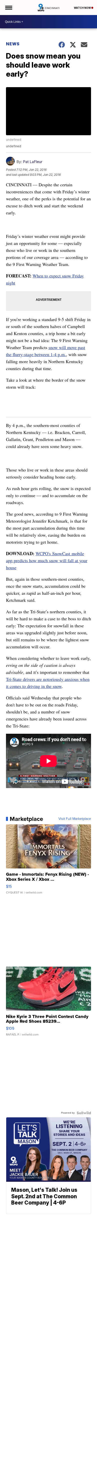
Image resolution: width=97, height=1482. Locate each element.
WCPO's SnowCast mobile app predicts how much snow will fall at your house (46, 560)
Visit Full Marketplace (74, 819)
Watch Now (82, 7)
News (13, 43)
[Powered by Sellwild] (84, 1113)
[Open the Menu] (8, 7)
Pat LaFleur (32, 161)
